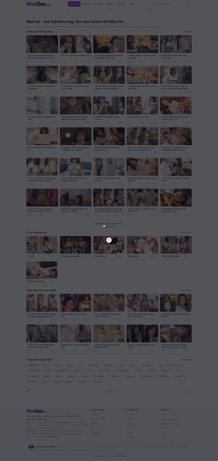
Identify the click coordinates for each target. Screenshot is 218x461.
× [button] (109, 240)
